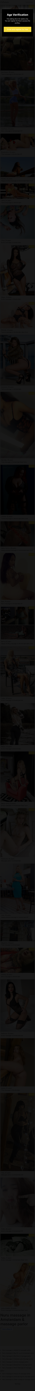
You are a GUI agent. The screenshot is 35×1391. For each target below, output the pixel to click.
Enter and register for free (17, 29)
